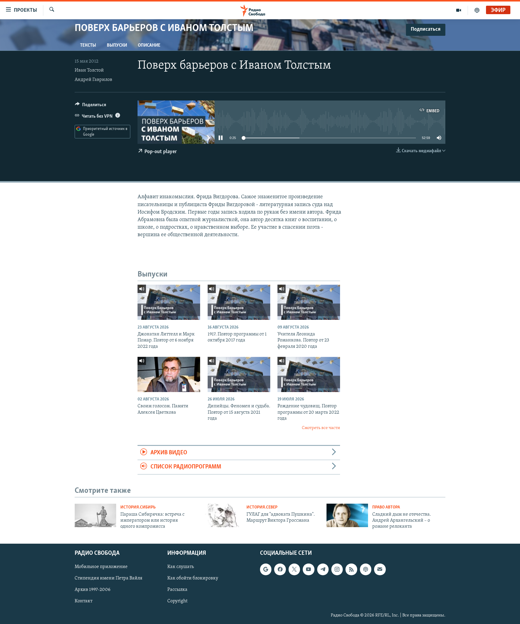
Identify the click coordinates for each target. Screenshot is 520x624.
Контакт (83, 601)
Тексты (88, 45)
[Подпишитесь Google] (265, 569)
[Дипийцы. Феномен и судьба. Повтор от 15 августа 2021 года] (239, 374)
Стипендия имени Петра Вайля (108, 578)
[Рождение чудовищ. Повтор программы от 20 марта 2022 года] (308, 374)
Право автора (386, 507)
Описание (149, 45)
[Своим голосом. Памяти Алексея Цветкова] (169, 374)
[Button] (90, 106)
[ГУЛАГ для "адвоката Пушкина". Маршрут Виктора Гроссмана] (221, 515)
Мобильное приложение (101, 566)
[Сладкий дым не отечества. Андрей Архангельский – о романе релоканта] (347, 515)
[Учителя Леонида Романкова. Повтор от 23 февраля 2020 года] (308, 302)
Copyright (177, 601)
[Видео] (459, 10)
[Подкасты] (365, 569)
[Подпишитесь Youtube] (308, 569)
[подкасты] (477, 10)
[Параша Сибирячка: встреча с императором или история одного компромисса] (95, 515)
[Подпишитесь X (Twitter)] (294, 569)
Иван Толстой (89, 70)
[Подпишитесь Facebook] (280, 569)
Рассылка (177, 589)
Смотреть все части (321, 428)
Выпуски (117, 45)
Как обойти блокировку (192, 578)
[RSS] (351, 569)
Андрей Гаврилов (93, 79)
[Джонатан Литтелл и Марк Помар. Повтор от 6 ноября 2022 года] (169, 302)
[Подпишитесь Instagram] (337, 569)
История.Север (261, 507)
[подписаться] (379, 569)
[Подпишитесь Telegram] (323, 569)
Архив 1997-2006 (92, 589)
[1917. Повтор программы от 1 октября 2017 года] (239, 302)
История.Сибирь (138, 507)
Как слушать (180, 566)
